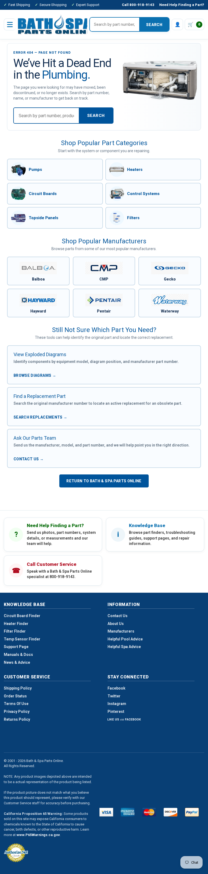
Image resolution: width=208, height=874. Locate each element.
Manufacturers (121, 631)
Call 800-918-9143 (138, 5)
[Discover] (170, 812)
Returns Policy (17, 719)
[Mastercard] (149, 812)
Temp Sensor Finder (22, 639)
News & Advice (17, 662)
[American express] (128, 812)
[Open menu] (10, 24)
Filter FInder (15, 631)
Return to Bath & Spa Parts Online (104, 481)
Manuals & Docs (18, 654)
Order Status (15, 696)
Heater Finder (16, 623)
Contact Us (118, 616)
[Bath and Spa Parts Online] (55, 24)
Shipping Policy (18, 688)
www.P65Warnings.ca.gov (38, 835)
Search (154, 25)
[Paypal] (192, 812)
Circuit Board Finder (22, 616)
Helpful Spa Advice (124, 647)
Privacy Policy (17, 711)
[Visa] (106, 812)
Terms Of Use (16, 703)
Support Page (16, 647)
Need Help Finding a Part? (181, 5)
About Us (116, 623)
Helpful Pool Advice (125, 639)
